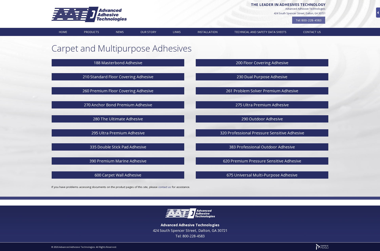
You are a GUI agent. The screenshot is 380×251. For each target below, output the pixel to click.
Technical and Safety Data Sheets (260, 32)
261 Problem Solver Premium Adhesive (262, 90)
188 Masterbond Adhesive (118, 62)
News (120, 32)
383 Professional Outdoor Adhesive (262, 147)
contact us (165, 187)
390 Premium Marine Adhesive (117, 161)
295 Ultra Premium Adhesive (118, 133)
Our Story (148, 32)
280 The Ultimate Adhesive (118, 119)
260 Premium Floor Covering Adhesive (118, 90)
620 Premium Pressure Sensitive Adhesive (262, 161)
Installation (208, 32)
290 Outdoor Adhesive (262, 119)
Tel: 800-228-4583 (309, 20)
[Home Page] (190, 217)
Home (63, 32)
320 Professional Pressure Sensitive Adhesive (262, 133)
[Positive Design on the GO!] (322, 248)
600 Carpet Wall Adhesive (118, 175)
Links (177, 32)
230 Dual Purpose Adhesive (262, 76)
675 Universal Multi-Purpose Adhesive (262, 175)
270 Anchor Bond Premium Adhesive (118, 105)
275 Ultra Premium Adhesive (262, 105)
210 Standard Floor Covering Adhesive (118, 76)
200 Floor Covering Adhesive (262, 62)
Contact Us (312, 32)
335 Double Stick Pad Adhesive (118, 147)
